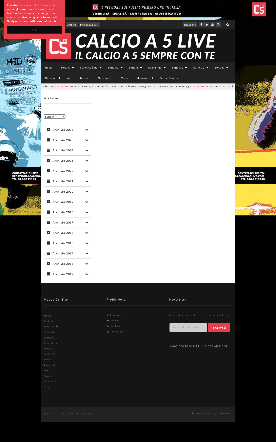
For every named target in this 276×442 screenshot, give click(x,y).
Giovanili (51, 78)
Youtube (115, 325)
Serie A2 (113, 67)
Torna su (86, 413)
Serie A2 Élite (89, 67)
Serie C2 (198, 67)
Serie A (65, 67)
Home (49, 67)
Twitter (115, 320)
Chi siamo (58, 413)
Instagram (117, 331)
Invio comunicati (89, 24)
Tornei (84, 78)
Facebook (115, 314)
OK (34, 30)
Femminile (155, 67)
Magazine (143, 78)
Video (125, 78)
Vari (69, 78)
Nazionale (104, 78)
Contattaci (72, 413)
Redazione (190, 24)
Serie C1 (177, 67)
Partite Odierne (169, 78)
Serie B (133, 67)
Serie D (219, 67)
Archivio (71, 24)
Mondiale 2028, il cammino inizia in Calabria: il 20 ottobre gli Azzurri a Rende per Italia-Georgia (115, 86)
